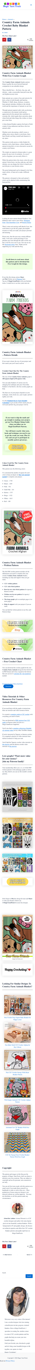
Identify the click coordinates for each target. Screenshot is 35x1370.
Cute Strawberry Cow (12, 222)
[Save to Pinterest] (4, 40)
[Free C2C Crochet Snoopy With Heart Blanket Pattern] (17, 1060)
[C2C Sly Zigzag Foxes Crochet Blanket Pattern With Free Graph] (17, 1142)
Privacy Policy (10, 1361)
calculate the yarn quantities (22, 674)
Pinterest (19, 279)
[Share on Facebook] (9, 40)
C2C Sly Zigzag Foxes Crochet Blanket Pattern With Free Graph (17, 1156)
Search (4, 1273)
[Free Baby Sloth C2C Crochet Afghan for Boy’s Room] (17, 1032)
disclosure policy (10, 244)
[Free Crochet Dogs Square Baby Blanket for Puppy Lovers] (17, 1005)
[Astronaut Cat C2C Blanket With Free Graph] (17, 1115)
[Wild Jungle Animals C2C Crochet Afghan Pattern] (17, 1088)
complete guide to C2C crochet (20, 714)
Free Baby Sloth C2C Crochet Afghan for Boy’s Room (17, 1046)
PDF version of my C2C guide (16, 721)
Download (8, 686)
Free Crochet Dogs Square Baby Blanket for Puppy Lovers (17, 1018)
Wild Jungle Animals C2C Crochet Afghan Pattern (17, 1101)
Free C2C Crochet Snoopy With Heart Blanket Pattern (17, 1073)
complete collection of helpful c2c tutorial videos (16, 729)
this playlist (6, 744)
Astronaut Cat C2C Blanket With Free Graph (17, 1128)
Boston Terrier (26, 222)
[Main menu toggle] (31, 5)
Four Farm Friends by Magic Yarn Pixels (12, 684)
